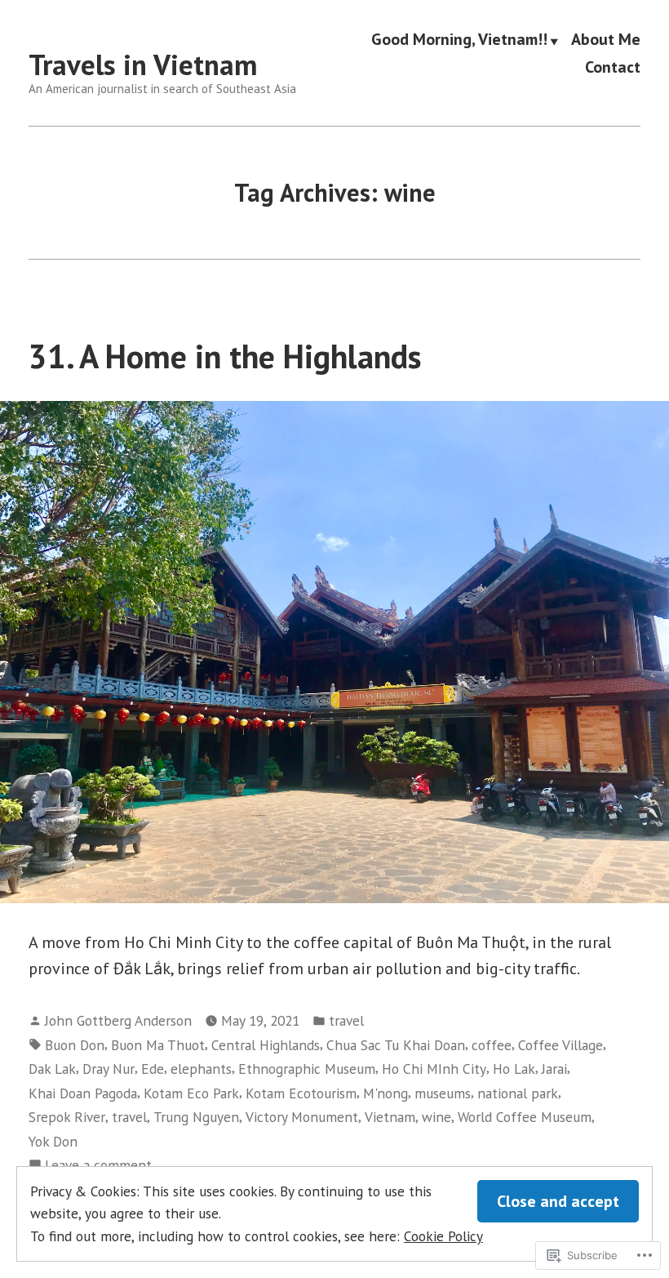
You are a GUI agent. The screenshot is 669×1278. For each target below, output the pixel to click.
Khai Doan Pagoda (83, 1093)
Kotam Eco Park (191, 1093)
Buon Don (74, 1044)
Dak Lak (52, 1068)
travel (346, 1020)
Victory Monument (302, 1116)
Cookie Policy (443, 1236)
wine (436, 1116)
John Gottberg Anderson (118, 1020)
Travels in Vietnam (143, 64)
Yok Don (53, 1141)
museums (442, 1093)
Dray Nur (108, 1068)
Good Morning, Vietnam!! (459, 40)
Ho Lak (514, 1068)
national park (517, 1093)
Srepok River (67, 1116)
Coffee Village (560, 1044)
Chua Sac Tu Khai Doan (395, 1044)
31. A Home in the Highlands (225, 356)
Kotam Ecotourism (301, 1093)
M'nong (385, 1093)
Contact (612, 66)
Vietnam (390, 1116)
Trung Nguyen (196, 1116)
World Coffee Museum (524, 1116)
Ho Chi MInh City (434, 1068)
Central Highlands (265, 1044)
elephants (201, 1068)
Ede (152, 1068)
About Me (605, 40)
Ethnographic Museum (306, 1068)
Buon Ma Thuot (158, 1044)
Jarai (554, 1068)
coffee (492, 1044)
